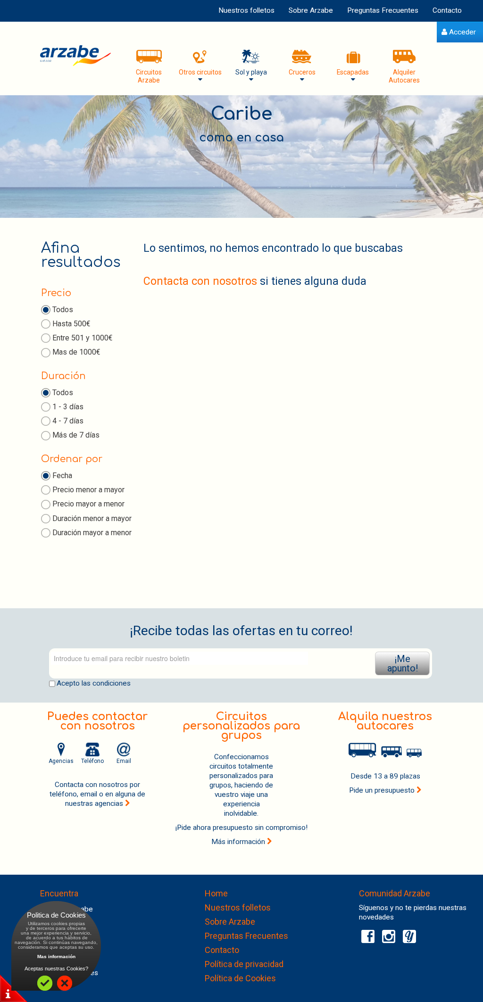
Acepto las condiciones (94, 683)
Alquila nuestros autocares (385, 721)
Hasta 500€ (71, 323)
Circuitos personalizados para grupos (241, 726)
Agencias (61, 761)
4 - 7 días (67, 420)
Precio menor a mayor (88, 489)
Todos (62, 309)
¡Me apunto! (402, 663)
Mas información (56, 956)
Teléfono (92, 761)
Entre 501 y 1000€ (82, 337)
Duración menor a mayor (92, 518)
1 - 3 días (67, 406)
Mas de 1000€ (76, 352)
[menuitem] (459, 32)
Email (124, 761)
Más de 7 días (76, 435)
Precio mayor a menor (88, 503)
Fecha (62, 475)
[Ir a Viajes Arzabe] (75, 55)
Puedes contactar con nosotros (97, 721)
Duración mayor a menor (92, 532)
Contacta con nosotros (200, 281)
